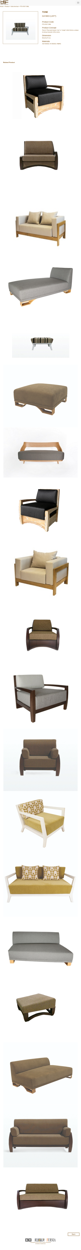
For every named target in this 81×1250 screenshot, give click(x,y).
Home (1, 6)
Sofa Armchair (15, 6)
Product (7, 6)
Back (73, 1234)
